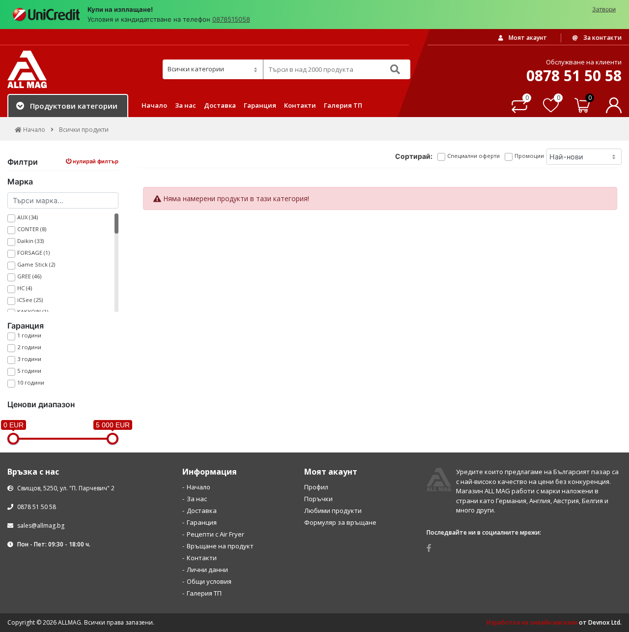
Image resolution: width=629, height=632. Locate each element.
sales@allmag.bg (40, 525)
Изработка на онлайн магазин (531, 622)
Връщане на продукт (220, 546)
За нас (185, 105)
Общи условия (209, 581)
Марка (20, 181)
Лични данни (207, 569)
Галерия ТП (343, 105)
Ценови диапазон (41, 404)
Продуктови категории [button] (73, 106)
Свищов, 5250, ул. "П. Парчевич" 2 (65, 488)
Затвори (604, 9)
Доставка (220, 105)
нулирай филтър (94, 161)
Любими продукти (333, 510)
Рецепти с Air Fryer (215, 534)
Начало (154, 105)
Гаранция (260, 105)
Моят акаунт (527, 37)
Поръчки (318, 498)
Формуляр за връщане (340, 522)
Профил (316, 486)
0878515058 (231, 19)
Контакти (300, 105)
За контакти (602, 37)
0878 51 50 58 (36, 507)
